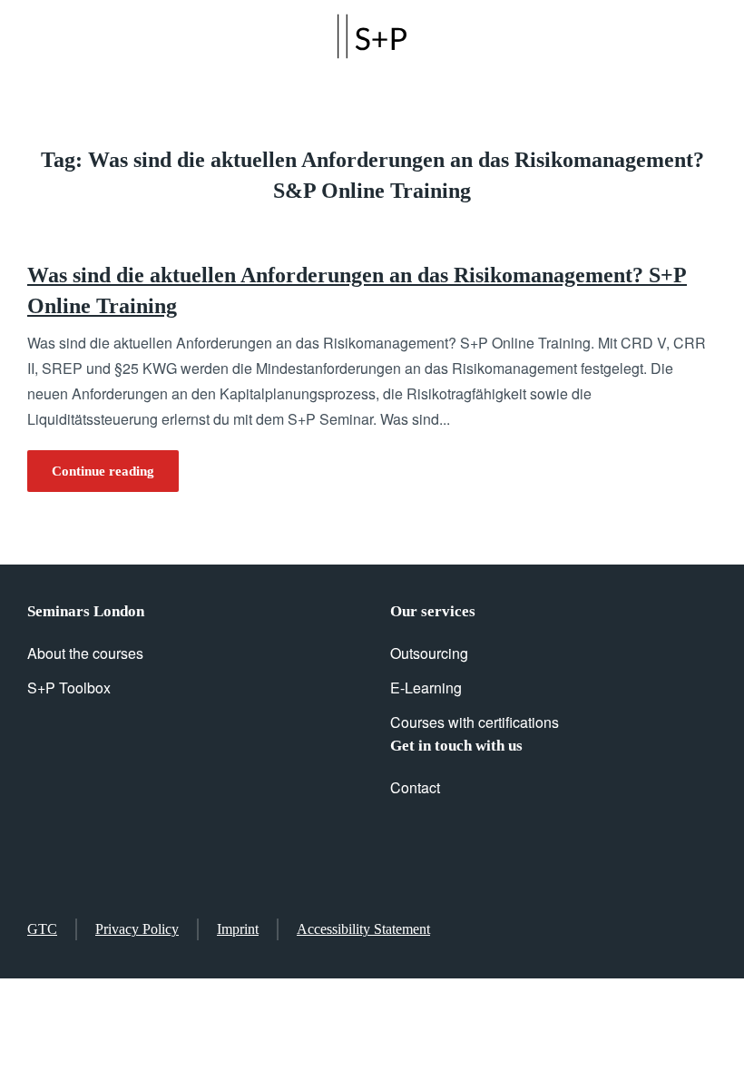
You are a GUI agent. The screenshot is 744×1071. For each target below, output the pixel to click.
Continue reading (103, 471)
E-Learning (426, 687)
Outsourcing (429, 653)
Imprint (238, 929)
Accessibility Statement (363, 929)
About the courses (85, 653)
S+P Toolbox (69, 687)
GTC (42, 929)
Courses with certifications (474, 722)
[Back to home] (372, 36)
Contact (415, 787)
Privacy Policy (137, 929)
